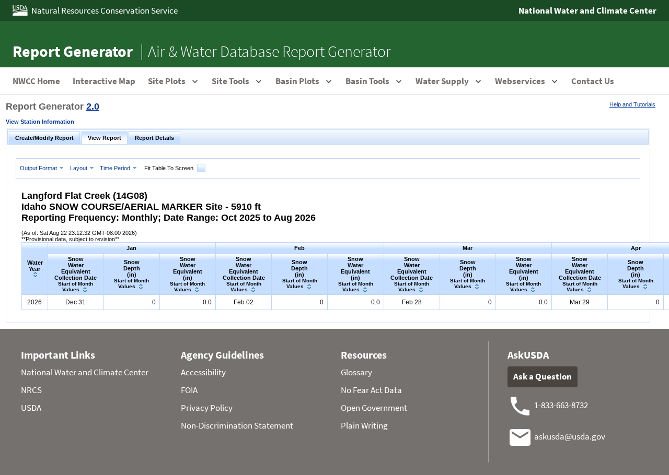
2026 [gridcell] (34, 302)
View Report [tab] (104, 138)
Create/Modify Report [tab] (44, 138)
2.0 (92, 106)
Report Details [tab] (154, 138)
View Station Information (40, 121)
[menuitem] (43, 168)
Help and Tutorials (632, 104)
